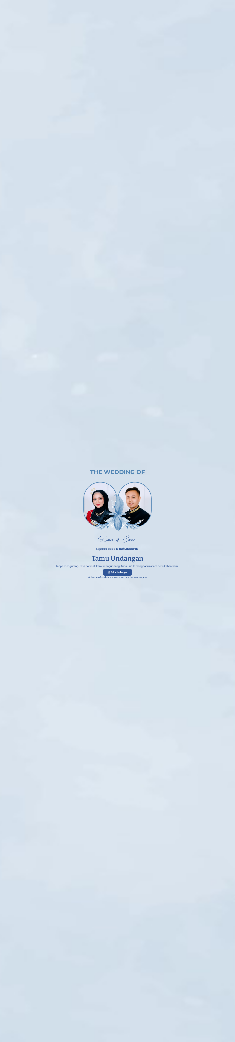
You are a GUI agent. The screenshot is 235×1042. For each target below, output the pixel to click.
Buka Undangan (119, 572)
